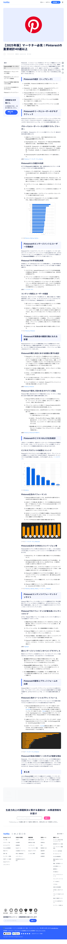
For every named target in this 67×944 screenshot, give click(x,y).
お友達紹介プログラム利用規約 (28, 930)
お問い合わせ (31, 839)
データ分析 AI (56, 881)
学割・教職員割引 (19, 853)
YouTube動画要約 (57, 856)
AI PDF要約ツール (57, 866)
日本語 (60, 833)
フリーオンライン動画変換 (58, 847)
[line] (63, 73)
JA (42, 2)
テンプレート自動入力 (58, 905)
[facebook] (63, 69)
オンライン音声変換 (57, 850)
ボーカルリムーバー (57, 853)
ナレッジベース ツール (58, 878)
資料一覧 (5, 853)
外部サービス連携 (7, 859)
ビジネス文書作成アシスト (58, 902)
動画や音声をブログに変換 (58, 860)
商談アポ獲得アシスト (58, 898)
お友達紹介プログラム (20, 850)
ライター (42, 839)
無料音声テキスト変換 (58, 843)
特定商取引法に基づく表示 (20, 860)
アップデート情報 (7, 856)
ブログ (17, 839)
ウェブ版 (5, 839)
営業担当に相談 (31, 842)
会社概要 (18, 842)
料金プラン (5, 850)
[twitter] (63, 63)
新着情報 (18, 845)
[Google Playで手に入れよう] (16, 933)
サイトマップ (18, 930)
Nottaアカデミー (6, 861)
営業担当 (43, 842)
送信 (46, 818)
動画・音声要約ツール (58, 863)
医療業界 (43, 856)
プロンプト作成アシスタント (58, 895)
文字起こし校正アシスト (58, 890)
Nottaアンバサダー (32, 850)
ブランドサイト (6, 864)
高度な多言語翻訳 (57, 887)
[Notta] (6, 2)
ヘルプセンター (31, 845)
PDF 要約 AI (55, 871)
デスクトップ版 (6, 842)
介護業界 (43, 853)
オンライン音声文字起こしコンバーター (58, 840)
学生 (42, 845)
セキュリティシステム (40, 930)
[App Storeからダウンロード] (7, 933)
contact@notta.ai (54, 928)
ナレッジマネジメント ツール (58, 875)
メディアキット (19, 856)
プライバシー (13, 822)
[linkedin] (63, 66)
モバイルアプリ (6, 845)
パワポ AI (55, 884)
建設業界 (43, 850)
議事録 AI (55, 868)
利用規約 (5, 930)
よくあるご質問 (31, 853)
